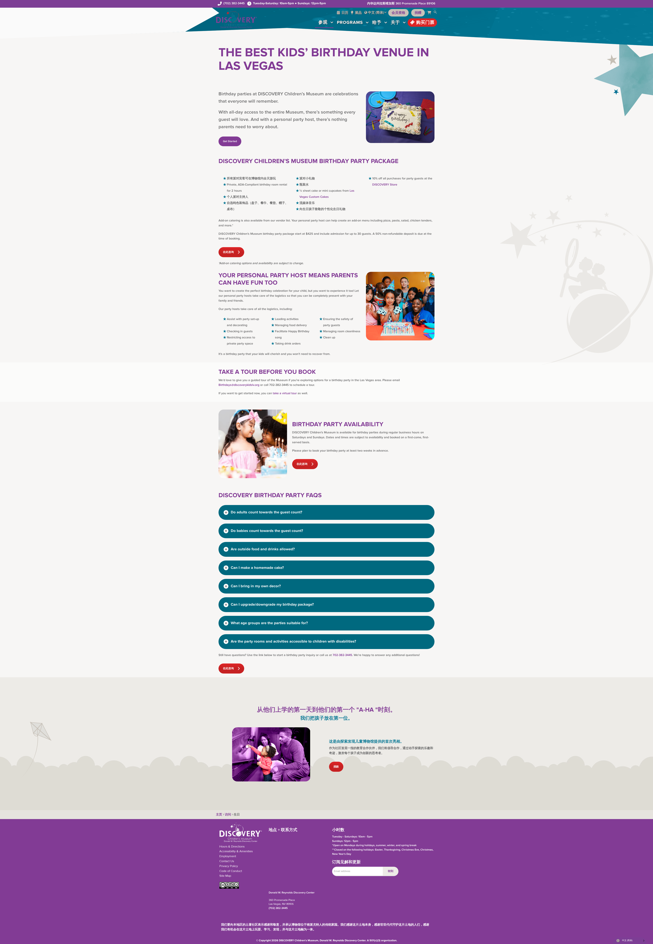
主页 (219, 815)
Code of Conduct (230, 871)
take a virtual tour (285, 393)
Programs (350, 22)
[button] (435, 13)
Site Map (225, 875)
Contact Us (226, 861)
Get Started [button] (230, 141)
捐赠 (418, 13)
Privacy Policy (228, 866)
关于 (395, 22)
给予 (376, 22)
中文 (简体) (376, 13)
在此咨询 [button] (228, 252)
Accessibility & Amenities (236, 851)
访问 (228, 815)
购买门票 (424, 22)
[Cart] (430, 13)
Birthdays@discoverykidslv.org (239, 385)
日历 (344, 13)
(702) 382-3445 (234, 3)
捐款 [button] (336, 766)
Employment (227, 856)
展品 (358, 13)
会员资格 (398, 13)
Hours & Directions (232, 846)
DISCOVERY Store (384, 184)
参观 (323, 22)
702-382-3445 (342, 655)
